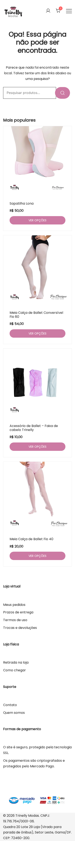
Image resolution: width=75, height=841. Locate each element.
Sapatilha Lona (22, 203)
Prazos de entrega (18, 612)
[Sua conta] (48, 11)
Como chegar (14, 670)
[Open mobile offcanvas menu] (69, 11)
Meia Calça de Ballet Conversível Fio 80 (36, 314)
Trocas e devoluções (20, 627)
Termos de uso (15, 620)
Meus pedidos (14, 604)
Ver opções (37, 220)
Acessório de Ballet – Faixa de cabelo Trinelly (34, 427)
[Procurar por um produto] (62, 93)
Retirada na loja (16, 662)
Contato (10, 705)
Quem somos (14, 712)
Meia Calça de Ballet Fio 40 (31, 539)
